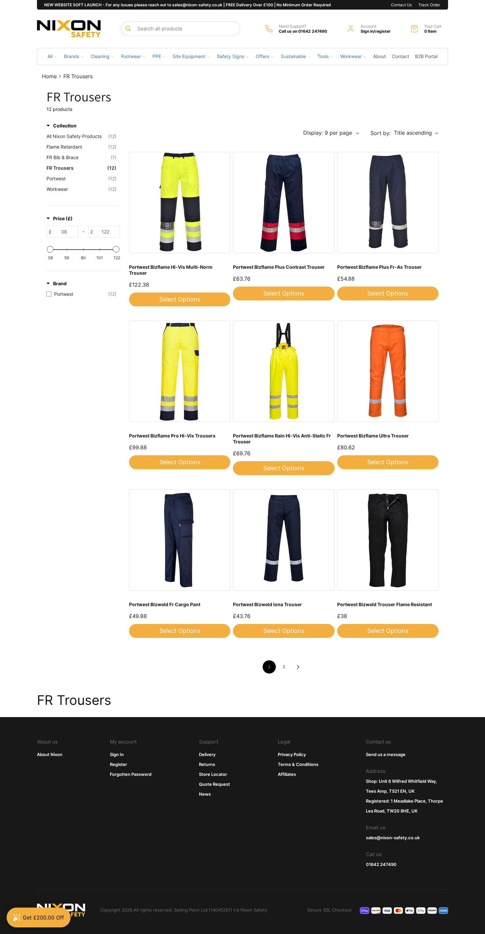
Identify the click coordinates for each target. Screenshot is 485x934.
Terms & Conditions (298, 764)
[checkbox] (81, 294)
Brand (60, 283)
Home (49, 76)
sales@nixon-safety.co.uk (393, 837)
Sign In (117, 754)
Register (118, 764)
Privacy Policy (292, 754)
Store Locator (213, 774)
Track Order (429, 4)
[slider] (50, 249)
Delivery (207, 754)
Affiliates (287, 774)
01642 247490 (381, 864)
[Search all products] (128, 28)
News (205, 794)
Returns (207, 764)
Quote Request (214, 784)
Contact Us (401, 4)
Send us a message (385, 754)
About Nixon (49, 754)
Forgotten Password (130, 774)
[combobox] (180, 28)
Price (63, 218)
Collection (65, 125)
